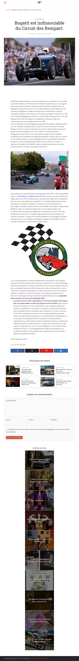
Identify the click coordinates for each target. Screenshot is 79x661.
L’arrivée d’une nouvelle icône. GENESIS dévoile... (27, 371)
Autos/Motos (39, 19)
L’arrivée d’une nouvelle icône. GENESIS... (39, 460)
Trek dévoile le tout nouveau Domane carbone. (39, 640)
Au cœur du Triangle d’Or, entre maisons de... (39, 600)
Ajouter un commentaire (44, 34)
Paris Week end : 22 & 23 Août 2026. (39, 520)
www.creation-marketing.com (39, 658)
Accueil (8, 10)
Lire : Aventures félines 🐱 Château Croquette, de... (39, 580)
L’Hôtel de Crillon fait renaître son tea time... (39, 480)
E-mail (31, 420)
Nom (8, 420)
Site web (54, 420)
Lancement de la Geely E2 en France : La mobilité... (63, 382)
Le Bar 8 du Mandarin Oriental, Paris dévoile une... (39, 560)
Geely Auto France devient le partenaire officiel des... (28, 382)
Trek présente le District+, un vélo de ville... (39, 540)
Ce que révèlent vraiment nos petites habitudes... (39, 620)
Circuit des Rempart (19, 345)
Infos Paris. (39, 500)
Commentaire (11, 400)
